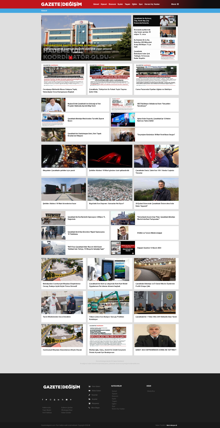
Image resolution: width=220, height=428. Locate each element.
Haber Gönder (66, 413)
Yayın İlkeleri (46, 410)
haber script (132, 425)
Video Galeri (96, 391)
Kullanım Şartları (67, 407)
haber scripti (114, 425)
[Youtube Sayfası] (55, 400)
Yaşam (127, 4)
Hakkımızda (46, 407)
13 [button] (106, 58)
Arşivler (95, 399)
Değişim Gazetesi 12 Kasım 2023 (149, 248)
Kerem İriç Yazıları (152, 4)
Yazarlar (94, 395)
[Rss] (63, 400)
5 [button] (74, 58)
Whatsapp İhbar (66, 410)
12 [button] (102, 58)
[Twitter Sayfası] (47, 400)
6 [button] (78, 58)
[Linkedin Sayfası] (59, 400)
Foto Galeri (96, 386)
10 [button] (94, 58)
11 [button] (98, 58)
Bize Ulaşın (95, 408)
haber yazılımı (95, 425)
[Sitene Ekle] (71, 400)
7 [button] (82, 58)
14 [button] (109, 58)
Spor (141, 4)
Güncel (96, 4)
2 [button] (62, 58)
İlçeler (120, 4)
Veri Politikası (47, 413)
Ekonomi (112, 4)
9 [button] (90, 58)
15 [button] (113, 58)
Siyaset (104, 4)
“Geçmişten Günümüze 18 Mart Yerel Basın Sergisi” (156, 135)
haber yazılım (123, 425)
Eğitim (134, 4)
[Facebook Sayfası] (43, 400)
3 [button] (66, 58)
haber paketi (105, 425)
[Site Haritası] (67, 400)
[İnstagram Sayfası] (51, 400)
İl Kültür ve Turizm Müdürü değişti (149, 233)
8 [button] (86, 58)
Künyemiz (95, 403)
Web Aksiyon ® (172, 425)
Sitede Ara (151, 391)
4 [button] (70, 58)
